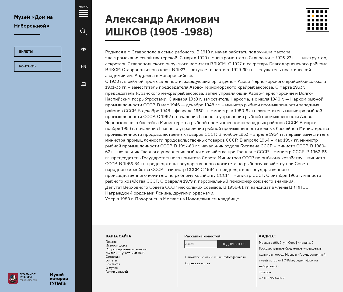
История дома (116, 245)
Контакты (113, 264)
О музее (112, 268)
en (83, 66)
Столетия (113, 256)
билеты (26, 51)
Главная (112, 241)
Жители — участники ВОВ (125, 253)
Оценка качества (197, 263)
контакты (27, 66)
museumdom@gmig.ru (230, 257)
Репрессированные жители (126, 249)
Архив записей (117, 271)
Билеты (111, 260)
